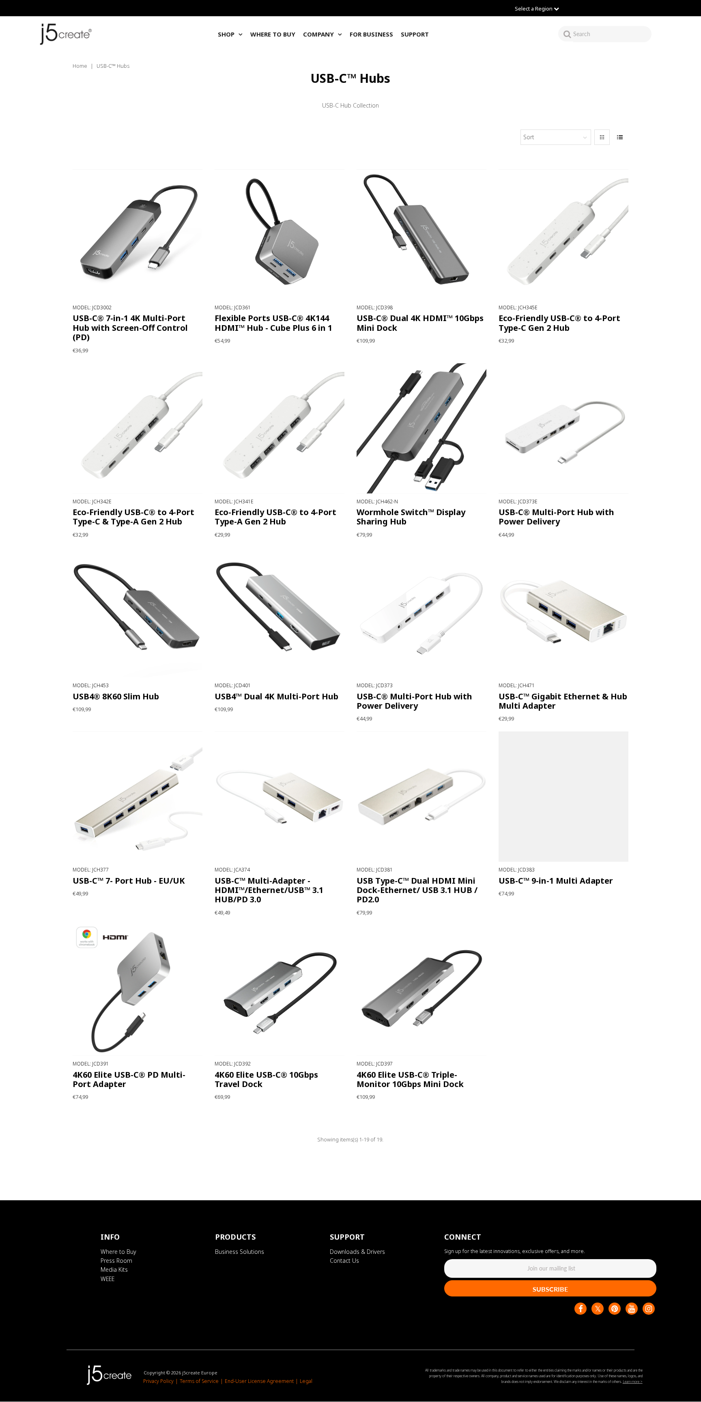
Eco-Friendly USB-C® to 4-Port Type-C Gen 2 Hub (559, 323)
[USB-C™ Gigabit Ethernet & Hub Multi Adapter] (564, 613)
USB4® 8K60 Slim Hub (116, 696)
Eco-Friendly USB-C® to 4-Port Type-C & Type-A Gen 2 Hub (133, 517)
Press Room (116, 1260)
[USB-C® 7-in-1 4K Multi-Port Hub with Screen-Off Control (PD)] (138, 234)
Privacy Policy (158, 1381)
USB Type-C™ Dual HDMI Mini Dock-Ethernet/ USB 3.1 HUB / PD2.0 (417, 890)
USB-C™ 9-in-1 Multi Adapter (556, 880)
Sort (528, 137)
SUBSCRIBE (550, 1289)
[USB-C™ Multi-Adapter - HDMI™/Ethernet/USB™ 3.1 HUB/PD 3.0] (280, 796)
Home (80, 65)
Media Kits (114, 1270)
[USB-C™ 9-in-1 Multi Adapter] (564, 796)
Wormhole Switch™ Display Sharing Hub (411, 517)
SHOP (226, 34)
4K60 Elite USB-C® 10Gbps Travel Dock (266, 1079)
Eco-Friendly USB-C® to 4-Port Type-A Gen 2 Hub (275, 517)
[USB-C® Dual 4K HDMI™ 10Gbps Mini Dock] (422, 234)
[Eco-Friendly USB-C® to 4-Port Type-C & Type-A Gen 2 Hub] (138, 428)
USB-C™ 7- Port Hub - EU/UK (129, 880)
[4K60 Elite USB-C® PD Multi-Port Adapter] (138, 990)
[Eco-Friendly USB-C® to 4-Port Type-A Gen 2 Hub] (280, 428)
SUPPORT (415, 34)
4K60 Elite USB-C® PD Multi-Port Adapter (129, 1079)
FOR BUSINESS (371, 34)
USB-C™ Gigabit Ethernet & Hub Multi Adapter (563, 701)
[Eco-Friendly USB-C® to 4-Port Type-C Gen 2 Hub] (564, 234)
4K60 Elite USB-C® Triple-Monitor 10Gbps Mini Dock (410, 1079)
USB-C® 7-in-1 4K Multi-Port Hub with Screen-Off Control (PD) (130, 328)
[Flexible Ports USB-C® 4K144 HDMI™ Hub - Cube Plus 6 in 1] (280, 234)
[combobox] (612, 34)
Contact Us (344, 1260)
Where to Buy (118, 1251)
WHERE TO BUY (272, 34)
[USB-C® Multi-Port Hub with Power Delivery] (564, 428)
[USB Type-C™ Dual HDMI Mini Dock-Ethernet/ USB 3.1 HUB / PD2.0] (422, 796)
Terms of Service (199, 1381)
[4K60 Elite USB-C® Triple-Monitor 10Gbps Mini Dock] (422, 990)
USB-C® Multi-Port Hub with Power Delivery (556, 517)
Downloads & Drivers (357, 1251)
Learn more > (633, 1381)
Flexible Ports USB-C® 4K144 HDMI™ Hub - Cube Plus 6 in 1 (273, 323)
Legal (306, 1381)
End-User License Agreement (259, 1381)
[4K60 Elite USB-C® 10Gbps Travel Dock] (280, 990)
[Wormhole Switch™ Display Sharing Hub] (422, 428)
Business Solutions (239, 1251)
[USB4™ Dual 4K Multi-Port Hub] (280, 613)
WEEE (107, 1279)
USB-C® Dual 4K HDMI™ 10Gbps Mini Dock (420, 323)
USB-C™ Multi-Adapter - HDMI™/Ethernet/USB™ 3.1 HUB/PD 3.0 (269, 890)
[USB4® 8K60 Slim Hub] (138, 613)
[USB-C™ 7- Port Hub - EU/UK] (138, 796)
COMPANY (318, 34)
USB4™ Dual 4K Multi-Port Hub (276, 696)
